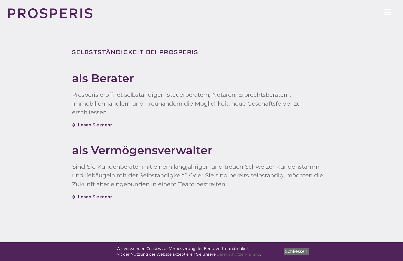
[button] (296, 251)
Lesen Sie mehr (95, 125)
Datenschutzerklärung (238, 254)
